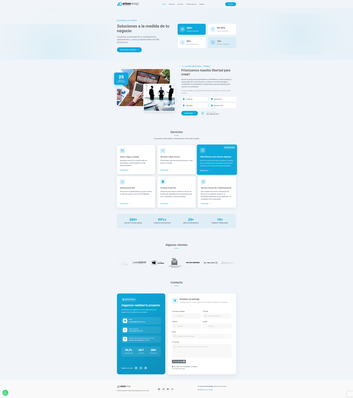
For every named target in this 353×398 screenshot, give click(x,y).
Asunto (174, 332)
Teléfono (174, 321)
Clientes (201, 4)
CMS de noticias (191, 4)
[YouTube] (145, 368)
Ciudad (205, 321)
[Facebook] (136, 368)
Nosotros (172, 4)
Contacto (230, 4)
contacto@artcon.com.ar (137, 322)
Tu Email (205, 311)
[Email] (172, 389)
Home (164, 4)
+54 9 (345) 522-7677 (136, 330)
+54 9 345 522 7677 (212, 114)
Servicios (180, 4)
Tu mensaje (175, 342)
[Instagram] (141, 368)
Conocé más (188, 113)
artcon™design (208, 389)
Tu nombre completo (178, 311)
